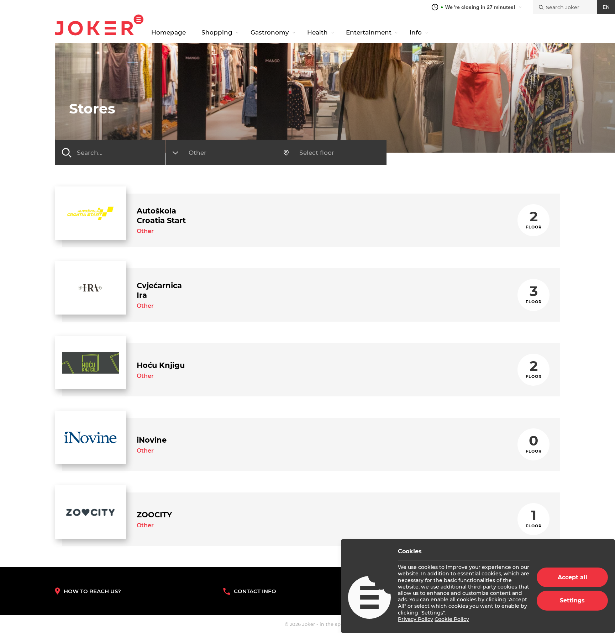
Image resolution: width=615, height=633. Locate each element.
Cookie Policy (452, 619)
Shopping (216, 32)
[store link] (90, 213)
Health (317, 32)
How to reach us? (92, 591)
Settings (572, 600)
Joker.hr (99, 25)
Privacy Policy (415, 619)
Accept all (572, 577)
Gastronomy (270, 32)
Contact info (255, 591)
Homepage (168, 32)
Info (416, 32)
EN (606, 7)
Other (145, 231)
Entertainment (368, 32)
